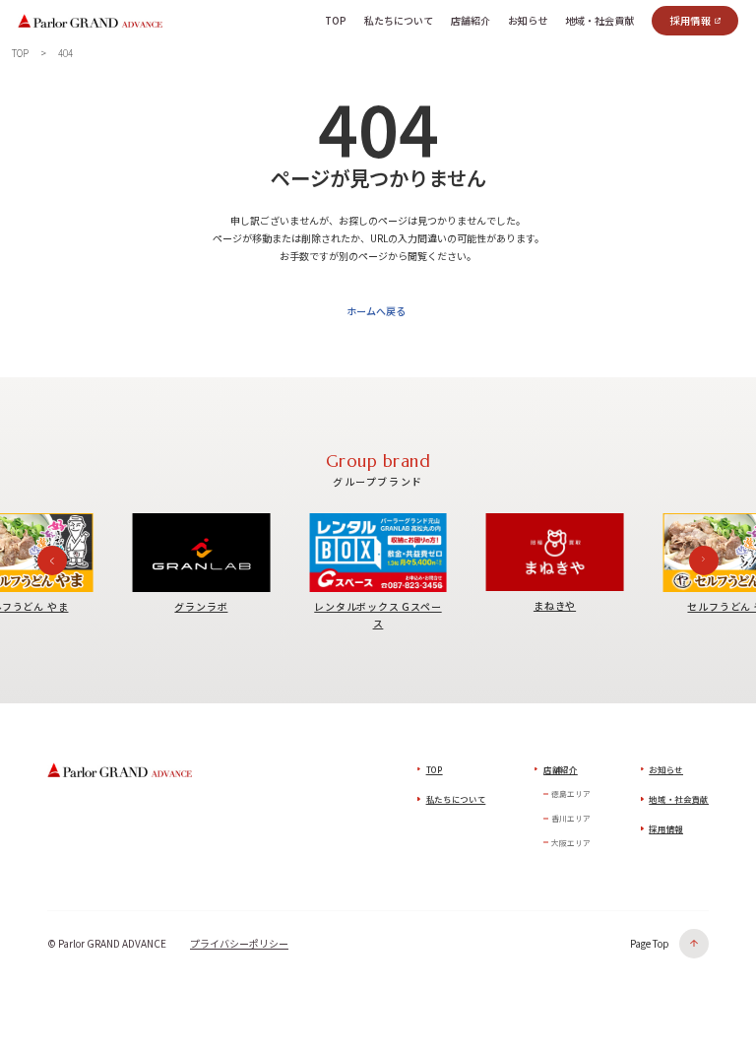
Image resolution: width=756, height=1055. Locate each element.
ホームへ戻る (376, 310)
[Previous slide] (52, 560)
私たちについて (456, 799)
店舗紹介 (560, 769)
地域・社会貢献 (679, 799)
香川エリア (571, 818)
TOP (434, 769)
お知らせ (666, 769)
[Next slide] (704, 560)
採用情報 (690, 20)
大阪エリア (571, 842)
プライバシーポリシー (239, 943)
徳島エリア (571, 793)
